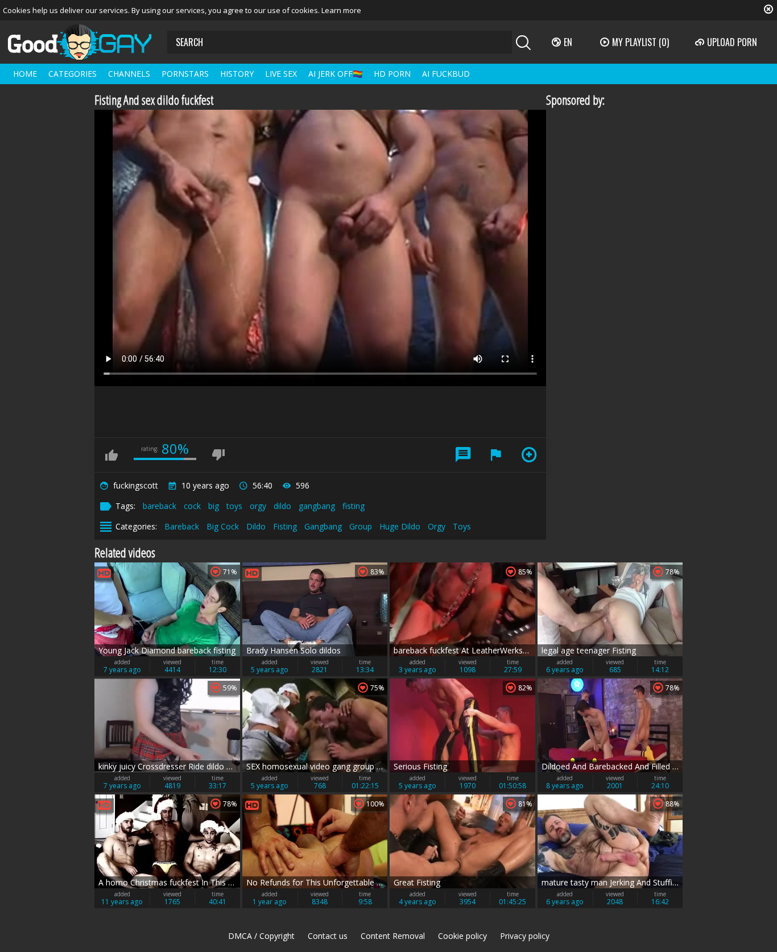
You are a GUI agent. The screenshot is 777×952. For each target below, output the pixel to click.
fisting (353, 505)
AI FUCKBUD (446, 73)
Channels (129, 73)
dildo (282, 505)
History (237, 73)
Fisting (285, 526)
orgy (258, 505)
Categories (72, 73)
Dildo (256, 526)
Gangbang (323, 526)
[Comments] (463, 455)
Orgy (436, 526)
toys (234, 505)
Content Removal (393, 935)
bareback (159, 505)
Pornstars (185, 73)
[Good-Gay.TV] (86, 42)
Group (360, 526)
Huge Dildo (399, 526)
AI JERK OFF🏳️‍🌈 (335, 73)
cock (192, 505)
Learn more (341, 10)
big (213, 505)
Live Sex (281, 73)
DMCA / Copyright (261, 935)
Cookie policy (462, 935)
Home (25, 73)
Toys (462, 526)
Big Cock (222, 526)
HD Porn (392, 73)
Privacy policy (524, 935)
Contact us (328, 935)
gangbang (317, 505)
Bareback (181, 526)
